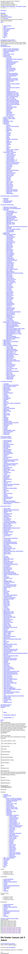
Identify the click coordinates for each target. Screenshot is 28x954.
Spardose (5, 429)
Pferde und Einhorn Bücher (12, 100)
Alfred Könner (9, 238)
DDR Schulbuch (7, 344)
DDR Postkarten (7, 389)
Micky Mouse (6, 413)
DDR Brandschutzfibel (11, 217)
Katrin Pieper (9, 285)
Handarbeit (5, 52)
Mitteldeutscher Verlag (8, 613)
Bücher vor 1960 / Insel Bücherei (11, 48)
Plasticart (5, 483)
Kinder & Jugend (7, 56)
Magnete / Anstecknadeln (9, 408)
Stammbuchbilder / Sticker (9, 430)
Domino (5, 455)
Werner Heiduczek (10, 313)
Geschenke (5, 396)
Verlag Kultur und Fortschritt (10, 682)
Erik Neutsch (9, 363)
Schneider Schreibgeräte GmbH (10, 649)
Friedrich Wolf (9, 257)
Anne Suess (9, 57)
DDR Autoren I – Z (10, 353)
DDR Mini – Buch (10, 223)
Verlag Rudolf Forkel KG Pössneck (11, 692)
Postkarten (5, 418)
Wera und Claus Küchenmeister (13, 311)
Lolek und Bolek (10, 230)
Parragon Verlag (7, 624)
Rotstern (5, 642)
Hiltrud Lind (9, 274)
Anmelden (9, 17)
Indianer (8, 88)
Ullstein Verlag (6, 666)
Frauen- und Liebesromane (12, 170)
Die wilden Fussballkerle (12, 73)
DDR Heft (8, 221)
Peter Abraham (9, 298)
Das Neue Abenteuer (11, 216)
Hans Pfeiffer (9, 171)
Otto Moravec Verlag (8, 622)
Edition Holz (6, 557)
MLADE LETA (7, 614)
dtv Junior (5, 556)
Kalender (5, 404)
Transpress (5, 660)
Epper (7, 225)
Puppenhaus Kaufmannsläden (10, 488)
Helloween (5, 466)
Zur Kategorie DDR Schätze (7, 204)
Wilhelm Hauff (9, 378)
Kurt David (8, 288)
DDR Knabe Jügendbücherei (13, 337)
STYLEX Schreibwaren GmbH (10, 655)
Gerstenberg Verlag (7, 578)
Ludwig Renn (9, 291)
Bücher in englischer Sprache (13, 162)
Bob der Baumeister (10, 68)
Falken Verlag (6, 566)
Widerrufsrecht (6, 886)
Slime (4, 492)
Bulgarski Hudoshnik (8, 531)
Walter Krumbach (10, 309)
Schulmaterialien (7, 202)
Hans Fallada (9, 270)
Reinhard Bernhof (10, 304)
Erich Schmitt (9, 251)
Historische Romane (11, 172)
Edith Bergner (9, 247)
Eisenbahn (8, 132)
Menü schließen (4, 15)
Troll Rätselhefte (10, 231)
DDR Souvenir (6, 390)
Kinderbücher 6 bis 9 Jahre (12, 94)
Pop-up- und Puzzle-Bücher (12, 103)
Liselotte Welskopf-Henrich (12, 371)
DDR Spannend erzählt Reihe (13, 360)
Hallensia (8, 135)
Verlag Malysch (7, 685)
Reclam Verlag (6, 637)
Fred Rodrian (9, 256)
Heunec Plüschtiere (7, 467)
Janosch (8, 90)
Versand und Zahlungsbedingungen (11, 885)
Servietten (5, 426)
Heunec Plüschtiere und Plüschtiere (11, 484)
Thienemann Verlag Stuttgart (9, 659)
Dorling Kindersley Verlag (9, 548)
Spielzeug (5, 495)
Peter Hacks (9, 301)
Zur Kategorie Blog (5, 706)
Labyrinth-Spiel (7, 472)
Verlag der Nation (7, 675)
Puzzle (4, 489)
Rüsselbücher (9, 335)
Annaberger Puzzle (7, 513)
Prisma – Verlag (7, 633)
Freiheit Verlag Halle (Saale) (9, 573)
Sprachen (8, 147)
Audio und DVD (7, 795)
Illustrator (8, 178)
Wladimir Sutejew (10, 316)
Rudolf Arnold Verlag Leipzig (10, 644)
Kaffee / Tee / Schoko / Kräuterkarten (11, 403)
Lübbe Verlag (6, 610)
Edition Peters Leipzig (8, 558)
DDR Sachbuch (7, 342)
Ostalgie (5, 861)
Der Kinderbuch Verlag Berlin (10, 543)
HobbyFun (5, 401)
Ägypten (8, 125)
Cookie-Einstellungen (8, 879)
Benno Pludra (9, 243)
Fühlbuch (8, 86)
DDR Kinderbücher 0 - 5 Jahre (13, 331)
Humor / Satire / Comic (8, 54)
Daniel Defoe (9, 166)
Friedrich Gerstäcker (11, 364)
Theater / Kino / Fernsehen (12, 149)
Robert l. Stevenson (10, 375)
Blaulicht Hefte (9, 213)
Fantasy (8, 82)
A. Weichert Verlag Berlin (9, 521)
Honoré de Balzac (10, 366)
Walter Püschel (9, 310)
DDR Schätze (6, 859)
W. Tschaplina (9, 319)
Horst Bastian (9, 275)
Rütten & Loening (7, 645)
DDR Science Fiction (11, 359)
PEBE (4, 480)
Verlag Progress (7, 690)
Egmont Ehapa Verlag (8, 561)
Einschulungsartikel (7, 201)
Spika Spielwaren (7, 498)
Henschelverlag (6, 587)
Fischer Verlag (6, 570)
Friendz (5, 575)
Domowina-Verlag (7, 547)
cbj (4, 536)
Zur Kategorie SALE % (6, 704)
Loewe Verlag (6, 609)
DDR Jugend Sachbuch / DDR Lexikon (15, 328)
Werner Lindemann (10, 314)
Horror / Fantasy (10, 174)
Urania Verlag (6, 670)
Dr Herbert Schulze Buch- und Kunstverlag (13, 551)
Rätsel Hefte (6, 122)
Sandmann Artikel (7, 421)
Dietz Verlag (6, 544)
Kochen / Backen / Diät (8, 117)
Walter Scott (9, 192)
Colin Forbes (9, 165)
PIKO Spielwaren (7, 481)
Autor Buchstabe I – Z (11, 161)
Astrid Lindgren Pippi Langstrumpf (14, 59)
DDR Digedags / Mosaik (12, 220)
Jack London (9, 367)
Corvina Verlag (6, 539)
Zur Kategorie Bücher (6, 46)
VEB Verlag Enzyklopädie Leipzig (11, 671)
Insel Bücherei (6, 55)
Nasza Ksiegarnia (7, 615)
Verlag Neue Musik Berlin (9, 688)
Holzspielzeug (6, 468)
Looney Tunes (6, 475)
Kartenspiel (6, 471)
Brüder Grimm (9, 245)
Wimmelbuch (9, 112)
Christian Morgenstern (11, 349)
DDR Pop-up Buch (10, 338)
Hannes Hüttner (9, 267)
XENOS (5, 701)
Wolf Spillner (9, 318)
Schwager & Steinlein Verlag (10, 650)
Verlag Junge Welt (7, 680)
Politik (7, 140)
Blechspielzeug (6, 446)
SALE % (5, 865)
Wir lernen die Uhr (10, 114)
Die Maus (8, 77)
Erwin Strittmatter (10, 253)
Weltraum (8, 110)
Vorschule (5, 199)
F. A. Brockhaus (7, 565)
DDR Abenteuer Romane (12, 350)
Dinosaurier (6, 454)
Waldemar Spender (10, 307)
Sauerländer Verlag (7, 646)
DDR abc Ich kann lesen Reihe (13, 323)
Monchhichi (6, 477)
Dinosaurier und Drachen (12, 78)
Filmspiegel (9, 227)
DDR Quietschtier (7, 452)
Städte (7, 148)
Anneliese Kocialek (10, 242)
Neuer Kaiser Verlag (8, 619)
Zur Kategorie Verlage (6, 506)
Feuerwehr (5, 458)
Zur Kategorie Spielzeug (6, 437)
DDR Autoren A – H (11, 351)
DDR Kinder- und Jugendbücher (10, 322)
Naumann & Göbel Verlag (9, 617)
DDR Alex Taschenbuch (12, 324)
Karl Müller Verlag (7, 567)
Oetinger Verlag (7, 620)
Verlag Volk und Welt (8, 693)
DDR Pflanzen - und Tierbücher (10, 341)
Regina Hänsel (9, 302)
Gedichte (8, 134)
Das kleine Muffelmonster (12, 74)
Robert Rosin (9, 305)
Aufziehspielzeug (7, 441)
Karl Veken (8, 284)
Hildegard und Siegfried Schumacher (14, 273)
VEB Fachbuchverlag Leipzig (10, 672)
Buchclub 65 (6, 530)
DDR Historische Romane (12, 354)
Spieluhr (5, 494)
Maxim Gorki (9, 373)
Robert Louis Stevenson (11, 189)
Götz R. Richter (9, 264)
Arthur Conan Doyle (11, 154)
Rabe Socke (9, 105)
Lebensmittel (6, 407)
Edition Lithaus (6, 552)
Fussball (8, 85)
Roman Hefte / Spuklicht (12, 190)
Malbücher (5, 119)
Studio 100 (5, 654)
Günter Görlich (9, 266)
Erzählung (8, 169)
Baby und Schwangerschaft (12, 126)
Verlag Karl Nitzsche (8, 681)
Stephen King (9, 187)
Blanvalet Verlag (7, 526)
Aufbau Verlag (6, 520)
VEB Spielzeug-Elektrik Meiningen (11, 502)
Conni (7, 72)
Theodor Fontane (10, 376)
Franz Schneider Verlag (8, 571)
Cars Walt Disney (10, 70)
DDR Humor (6, 233)
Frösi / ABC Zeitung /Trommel (13, 229)
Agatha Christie (9, 153)
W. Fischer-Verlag (7, 699)
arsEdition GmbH (7, 516)
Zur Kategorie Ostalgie (6, 436)
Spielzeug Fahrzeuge (8, 497)
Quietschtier (6, 490)
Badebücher (9, 60)
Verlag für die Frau (7, 677)
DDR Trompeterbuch (11, 336)
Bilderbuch (8, 65)
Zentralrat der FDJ (7, 702)
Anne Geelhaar (9, 240)
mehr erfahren (4, 45)
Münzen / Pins (6, 414)
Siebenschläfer (9, 108)
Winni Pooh (9, 113)
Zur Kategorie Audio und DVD (8, 39)
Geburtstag (5, 395)
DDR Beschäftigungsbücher (12, 326)
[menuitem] (14, 11)
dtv (4, 555)
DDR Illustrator (9, 355)
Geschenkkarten (7, 398)
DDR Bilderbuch (10, 327)
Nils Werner (9, 296)
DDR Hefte (6, 209)
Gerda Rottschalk (10, 258)
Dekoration (6, 391)
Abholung (5, 794)
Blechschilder (6, 387)
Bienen (8, 127)
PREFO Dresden (7, 632)
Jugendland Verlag (7, 596)
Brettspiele (5, 448)
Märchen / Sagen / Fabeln (9, 118)
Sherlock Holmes (10, 158)
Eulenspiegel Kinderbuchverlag (10, 564)
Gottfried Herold (10, 262)
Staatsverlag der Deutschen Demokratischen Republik (15, 653)
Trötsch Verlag (6, 432)
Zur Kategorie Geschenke (6, 381)
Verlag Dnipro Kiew (8, 676)
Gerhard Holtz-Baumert (11, 260)
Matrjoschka (6, 409)
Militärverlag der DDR (8, 611)
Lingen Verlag (6, 605)
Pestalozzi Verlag (7, 626)
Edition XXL (6, 560)
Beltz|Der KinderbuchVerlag (9, 522)
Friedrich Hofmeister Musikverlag (11, 574)
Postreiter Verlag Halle (8, 631)
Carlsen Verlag (6, 535)
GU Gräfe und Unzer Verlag (9, 584)
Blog (4, 866)
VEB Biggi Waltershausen (9, 501)
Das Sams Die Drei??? (11, 75)
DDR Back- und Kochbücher (10, 207)
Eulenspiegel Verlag (7, 562)
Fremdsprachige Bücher (8, 51)
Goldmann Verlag (7, 580)
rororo (4, 640)
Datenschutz (6, 888)
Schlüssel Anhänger (7, 423)
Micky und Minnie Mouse (12, 96)
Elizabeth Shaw (9, 249)
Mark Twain (9, 183)
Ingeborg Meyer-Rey (11, 279)
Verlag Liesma (6, 684)
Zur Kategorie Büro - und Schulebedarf (9, 195)
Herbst (4, 400)
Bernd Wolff (9, 244)
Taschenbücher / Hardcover (9, 152)
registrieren (5, 18)
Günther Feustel (10, 265)
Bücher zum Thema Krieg (12, 163)
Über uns (5, 883)
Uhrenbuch (8, 109)
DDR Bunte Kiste (10, 218)
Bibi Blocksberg (10, 64)
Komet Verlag (6, 604)
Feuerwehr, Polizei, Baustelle (13, 83)
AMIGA (5, 512)
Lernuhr (5, 473)
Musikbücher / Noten (8, 121)
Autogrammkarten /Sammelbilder (11, 385)
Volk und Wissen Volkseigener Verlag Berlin (13, 695)
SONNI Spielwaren (7, 493)
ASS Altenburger (7, 518)
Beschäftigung (6, 445)
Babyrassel (5, 442)
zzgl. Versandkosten (10, 947)
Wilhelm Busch (9, 193)
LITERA (5, 606)
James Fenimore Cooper (11, 368)
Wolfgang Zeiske (10, 320)
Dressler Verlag (6, 549)
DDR (7, 131)
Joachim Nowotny (10, 280)
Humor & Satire (10, 175)
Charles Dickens (10, 157)
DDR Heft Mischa (10, 222)
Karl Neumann (9, 283)
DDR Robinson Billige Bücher (13, 329)
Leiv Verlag (6, 608)
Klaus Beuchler (9, 287)
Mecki (4, 412)
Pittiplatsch (5, 417)
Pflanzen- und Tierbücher (12, 139)
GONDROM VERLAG (9, 582)
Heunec (5, 589)
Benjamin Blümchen (11, 63)
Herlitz (5, 588)
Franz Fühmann (9, 254)
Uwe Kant (8, 306)
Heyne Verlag (6, 591)
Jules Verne (8, 176)
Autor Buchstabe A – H (11, 159)
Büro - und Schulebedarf (9, 857)
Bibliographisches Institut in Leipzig (11, 527)
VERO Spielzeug (7, 503)
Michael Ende (9, 184)
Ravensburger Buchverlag (9, 636)
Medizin (8, 138)
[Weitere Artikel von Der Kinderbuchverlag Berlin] (8, 943)
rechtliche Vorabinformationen (10, 881)
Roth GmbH (6, 641)
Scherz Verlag (6, 648)
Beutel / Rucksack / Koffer (9, 386)
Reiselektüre (9, 141)
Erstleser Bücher (10, 81)
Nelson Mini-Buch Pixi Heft (12, 101)
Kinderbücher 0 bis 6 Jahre (12, 92)
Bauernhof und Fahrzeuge (12, 61)
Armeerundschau (10, 211)
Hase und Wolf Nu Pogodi (9, 464)
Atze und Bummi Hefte (11, 212)
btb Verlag (5, 533)
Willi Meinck (9, 315)
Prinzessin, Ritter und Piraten (12, 104)
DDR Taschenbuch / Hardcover (10, 345)
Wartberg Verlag (7, 697)
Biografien (8, 128)
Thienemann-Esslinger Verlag (10, 658)
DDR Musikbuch (7, 340)
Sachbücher (6, 123)
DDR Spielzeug (7, 450)
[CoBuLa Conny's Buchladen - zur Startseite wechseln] (13, 6)
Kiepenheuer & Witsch (8, 598)
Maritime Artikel (7, 410)
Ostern (4, 416)
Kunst (7, 136)
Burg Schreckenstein (11, 69)
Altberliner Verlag (7, 511)
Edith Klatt (8, 248)
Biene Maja (9, 66)
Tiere (4, 499)
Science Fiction (9, 185)
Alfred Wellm (9, 239)
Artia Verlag (6, 517)
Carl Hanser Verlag (7, 534)
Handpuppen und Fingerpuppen (10, 463)
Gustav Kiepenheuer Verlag (9, 586)
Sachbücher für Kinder (11, 106)
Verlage (5, 864)
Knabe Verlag (6, 601)
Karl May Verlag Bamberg (9, 597)
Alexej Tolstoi (9, 346)
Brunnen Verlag (7, 529)
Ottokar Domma (10, 297)
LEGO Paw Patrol (10, 97)
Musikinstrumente (7, 479)
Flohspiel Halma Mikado (9, 461)
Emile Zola (8, 167)
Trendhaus (5, 662)
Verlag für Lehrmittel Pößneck (10, 679)
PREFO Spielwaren (7, 485)
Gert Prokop (9, 261)
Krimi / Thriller (9, 181)
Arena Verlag (6, 515)
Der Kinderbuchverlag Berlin (10, 542)
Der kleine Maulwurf (8, 392)
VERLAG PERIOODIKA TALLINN (12, 689)
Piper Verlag (6, 628)
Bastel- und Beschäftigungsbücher (11, 50)
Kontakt (5, 884)
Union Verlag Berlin (8, 667)
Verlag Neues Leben (8, 686)
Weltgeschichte (9, 150)
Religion (8, 143)
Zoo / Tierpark (9, 116)
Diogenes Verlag (7, 546)
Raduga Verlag (6, 635)
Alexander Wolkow (10, 236)
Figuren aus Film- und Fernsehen (10, 459)
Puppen (5, 486)
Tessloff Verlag (6, 657)
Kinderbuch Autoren (11, 91)
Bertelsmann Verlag (7, 525)
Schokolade (6, 425)
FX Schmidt (6, 577)
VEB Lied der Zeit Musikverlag (10, 673)
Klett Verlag (6, 600)
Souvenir (5, 427)
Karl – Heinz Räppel (11, 282)
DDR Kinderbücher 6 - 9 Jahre (13, 332)
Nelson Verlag (6, 618)
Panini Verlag (6, 623)
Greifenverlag (6, 583)
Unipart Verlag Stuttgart (8, 668)
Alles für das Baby (7, 440)
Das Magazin (9, 214)
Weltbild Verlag (6, 698)
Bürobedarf (6, 198)
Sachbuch (8, 144)
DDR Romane (9, 358)
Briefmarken (9, 130)
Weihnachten (6, 434)
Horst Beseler (9, 276)
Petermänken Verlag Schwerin (10, 627)
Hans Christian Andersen (12, 269)
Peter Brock (9, 300)
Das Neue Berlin (7, 540)
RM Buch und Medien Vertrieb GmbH (12, 639)
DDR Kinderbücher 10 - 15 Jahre (14, 333)
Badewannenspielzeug (8, 444)
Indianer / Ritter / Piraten (9, 470)
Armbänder (6, 383)
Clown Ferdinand (7, 449)
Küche (4, 405)
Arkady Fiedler (9, 347)
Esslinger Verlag (7, 553)
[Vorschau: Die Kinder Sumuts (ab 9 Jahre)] (11, 927)
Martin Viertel (9, 293)
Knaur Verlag (6, 602)
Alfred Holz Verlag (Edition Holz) (11, 509)
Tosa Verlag (6, 664)
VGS (4, 694)
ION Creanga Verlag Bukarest (10, 595)
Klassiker (8, 180)
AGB (4, 889)
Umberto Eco (9, 188)
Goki (4, 579)
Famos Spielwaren (7, 457)
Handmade (5, 399)
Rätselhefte (5, 420)
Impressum (5, 890)
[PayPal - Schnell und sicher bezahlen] (9, 918)
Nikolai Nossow (10, 295)
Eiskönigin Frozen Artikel (12, 79)
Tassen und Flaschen (8, 431)
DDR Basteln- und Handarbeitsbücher (12, 208)
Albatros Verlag (7, 508)
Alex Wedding (9, 235)
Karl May (8, 179)
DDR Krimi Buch (10, 357)
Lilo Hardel (9, 289)
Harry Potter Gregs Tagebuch (13, 87)
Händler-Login (6, 880)
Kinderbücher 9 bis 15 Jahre (12, 95)
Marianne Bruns (10, 292)
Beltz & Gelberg (7, 524)
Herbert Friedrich (10, 271)
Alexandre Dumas (10, 156)
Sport (7, 145)
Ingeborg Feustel (10, 278)
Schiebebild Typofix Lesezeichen (11, 422)
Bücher (5, 797)
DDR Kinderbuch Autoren (9, 234)
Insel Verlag (6, 593)
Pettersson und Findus (11, 99)
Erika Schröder (9, 252)
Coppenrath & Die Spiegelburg (10, 538)
